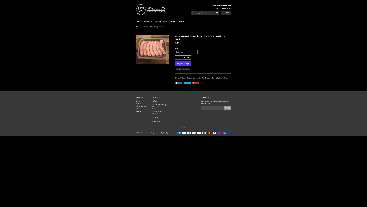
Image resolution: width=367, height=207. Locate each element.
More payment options (183, 69)
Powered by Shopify (162, 133)
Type (176, 48)
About (172, 22)
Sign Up (227, 108)
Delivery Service (161, 22)
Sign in (216, 8)
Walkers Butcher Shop (147, 133)
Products (147, 22)
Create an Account (226, 8)
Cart (227, 13)
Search (183, 128)
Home (138, 22)
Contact (181, 22)
